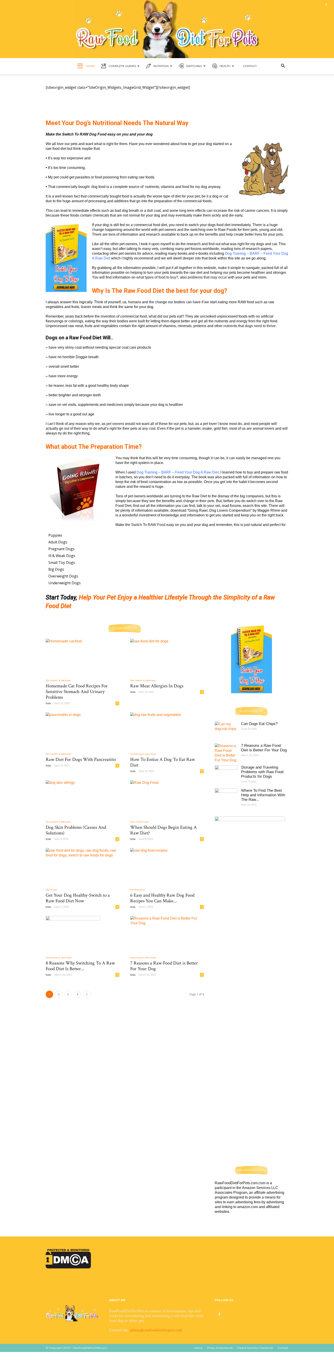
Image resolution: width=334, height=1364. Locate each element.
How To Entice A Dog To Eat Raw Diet (162, 762)
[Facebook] (326, 4)
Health (224, 66)
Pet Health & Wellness (58, 680)
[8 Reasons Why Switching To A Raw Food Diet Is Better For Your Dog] (82, 934)
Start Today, (61, 597)
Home (90, 66)
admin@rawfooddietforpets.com (156, 1330)
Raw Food (51, 889)
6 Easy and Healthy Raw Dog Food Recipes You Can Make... (162, 898)
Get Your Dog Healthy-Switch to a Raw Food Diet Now (78, 898)
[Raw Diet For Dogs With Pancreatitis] (82, 730)
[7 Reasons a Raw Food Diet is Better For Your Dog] (167, 934)
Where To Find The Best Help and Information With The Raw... (263, 795)
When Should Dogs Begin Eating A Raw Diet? (163, 830)
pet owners (114, 424)
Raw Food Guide (139, 821)
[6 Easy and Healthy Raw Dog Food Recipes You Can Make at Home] (167, 866)
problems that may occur (207, 277)
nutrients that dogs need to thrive (249, 326)
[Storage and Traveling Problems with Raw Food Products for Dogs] (226, 772)
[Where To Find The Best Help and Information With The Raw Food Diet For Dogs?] (226, 795)
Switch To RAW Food (148, 525)
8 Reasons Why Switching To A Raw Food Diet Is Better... (80, 966)
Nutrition (161, 66)
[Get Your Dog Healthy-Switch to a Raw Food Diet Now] (82, 866)
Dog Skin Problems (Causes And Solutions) (76, 830)
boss (48, 703)
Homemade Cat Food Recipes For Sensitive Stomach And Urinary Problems (77, 691)
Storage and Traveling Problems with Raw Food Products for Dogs (262, 772)
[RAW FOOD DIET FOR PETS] (167, 29)
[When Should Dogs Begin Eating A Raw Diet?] (167, 798)
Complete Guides (122, 66)
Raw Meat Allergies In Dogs (156, 686)
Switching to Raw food (143, 753)
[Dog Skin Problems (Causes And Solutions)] (82, 798)
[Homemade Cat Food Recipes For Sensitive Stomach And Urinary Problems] (82, 657)
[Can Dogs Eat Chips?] (226, 729)
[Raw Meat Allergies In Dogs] (167, 657)
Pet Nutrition (137, 889)
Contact (250, 66)
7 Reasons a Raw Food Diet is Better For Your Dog (164, 966)
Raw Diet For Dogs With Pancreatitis (81, 759)
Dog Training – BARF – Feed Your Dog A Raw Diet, (178, 472)
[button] (282, 66)
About (198, 1347)
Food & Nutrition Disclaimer (255, 1347)
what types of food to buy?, (157, 277)
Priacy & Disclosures (220, 1347)
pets (279, 234)
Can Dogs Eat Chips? (259, 724)
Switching (194, 66)
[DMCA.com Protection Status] (68, 1267)
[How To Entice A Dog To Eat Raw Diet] (167, 730)
